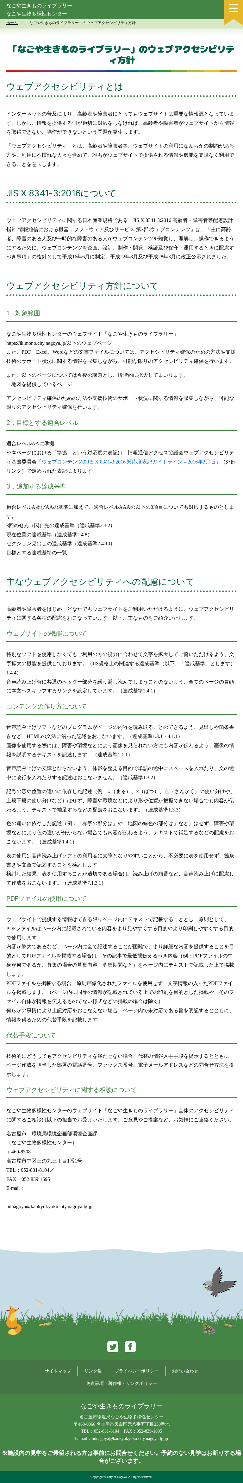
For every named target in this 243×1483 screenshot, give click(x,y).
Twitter (112, 1346)
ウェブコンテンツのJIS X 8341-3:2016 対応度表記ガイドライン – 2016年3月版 (128, 461)
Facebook (130, 1346)
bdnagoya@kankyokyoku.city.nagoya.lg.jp (49, 1206)
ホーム (12, 23)
